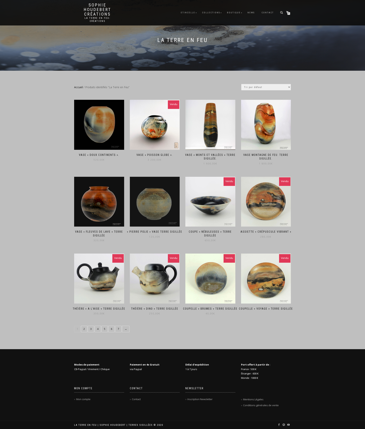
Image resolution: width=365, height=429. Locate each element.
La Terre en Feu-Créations (97, 19)
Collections (211, 12)
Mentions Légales (253, 399)
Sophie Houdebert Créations (97, 10)
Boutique (234, 12)
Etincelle (188, 12)
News (251, 12)
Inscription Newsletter (200, 399)
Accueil (78, 87)
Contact (268, 12)
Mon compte (83, 399)
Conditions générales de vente (261, 405)
